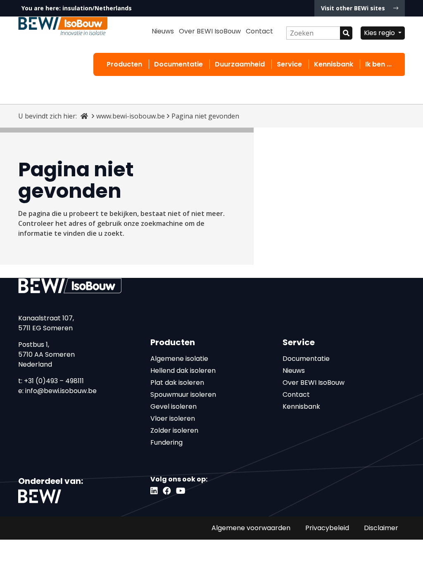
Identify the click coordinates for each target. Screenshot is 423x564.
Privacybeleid (327, 528)
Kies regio (380, 33)
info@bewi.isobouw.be (61, 391)
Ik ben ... (378, 64)
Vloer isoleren (172, 418)
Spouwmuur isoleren (183, 394)
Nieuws (163, 31)
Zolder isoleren (174, 430)
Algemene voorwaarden (251, 528)
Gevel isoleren (173, 406)
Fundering (166, 442)
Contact (259, 31)
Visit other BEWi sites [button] (354, 8)
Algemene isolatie (179, 358)
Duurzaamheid (240, 64)
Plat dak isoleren (177, 382)
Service (289, 64)
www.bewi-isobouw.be (130, 116)
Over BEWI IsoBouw (210, 31)
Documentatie (178, 64)
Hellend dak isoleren (183, 370)
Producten (124, 64)
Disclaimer (381, 528)
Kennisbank (333, 64)
